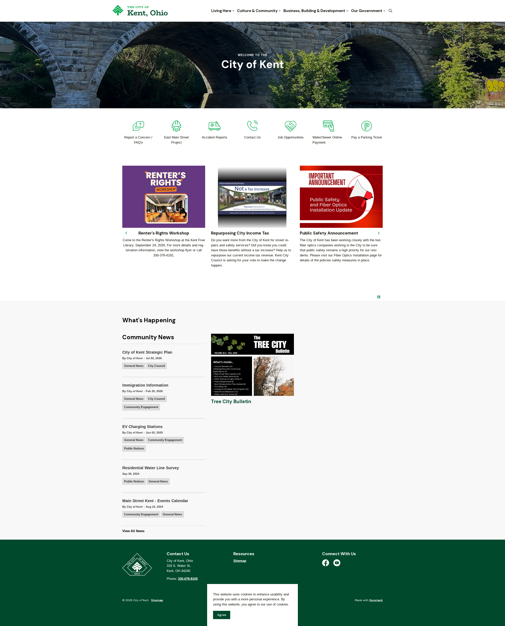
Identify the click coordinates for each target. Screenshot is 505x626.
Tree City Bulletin (231, 401)
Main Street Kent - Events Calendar (155, 501)
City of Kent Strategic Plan (147, 352)
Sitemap (239, 561)
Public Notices (134, 448)
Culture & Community (257, 10)
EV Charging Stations (142, 426)
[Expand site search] (390, 11)
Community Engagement (141, 407)
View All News (133, 531)
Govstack (376, 600)
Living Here (221, 10)
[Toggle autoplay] (379, 297)
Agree (221, 615)
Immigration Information (145, 385)
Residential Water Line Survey (150, 468)
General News (133, 365)
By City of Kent (132, 358)
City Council (156, 365)
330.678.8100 (188, 579)
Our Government (366, 10)
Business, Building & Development (314, 10)
